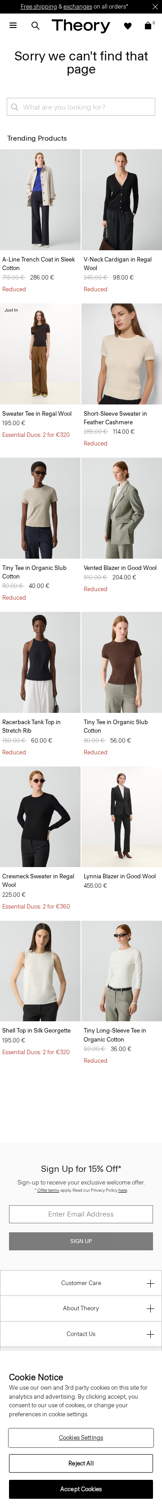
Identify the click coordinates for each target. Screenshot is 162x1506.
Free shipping (39, 6)
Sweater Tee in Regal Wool (37, 413)
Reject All (80, 1463)
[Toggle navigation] (13, 26)
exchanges (77, 6)
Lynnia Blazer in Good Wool (120, 876)
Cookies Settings (81, 1437)
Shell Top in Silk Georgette (36, 1030)
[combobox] (81, 107)
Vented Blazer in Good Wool (120, 568)
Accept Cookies (81, 1489)
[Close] (155, 6)
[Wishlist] (128, 26)
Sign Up (81, 1241)
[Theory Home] (81, 26)
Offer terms (48, 1190)
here (122, 1190)
